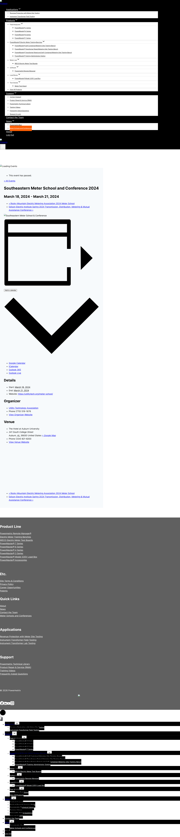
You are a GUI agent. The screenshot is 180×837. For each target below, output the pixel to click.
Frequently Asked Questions (19, 111)
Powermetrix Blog (16, 125)
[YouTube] (8, 704)
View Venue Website (19, 442)
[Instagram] (12, 704)
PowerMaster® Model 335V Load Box (27, 78)
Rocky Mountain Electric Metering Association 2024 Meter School (42, 203)
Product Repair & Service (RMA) (21, 100)
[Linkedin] (5, 704)
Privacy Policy (6, 584)
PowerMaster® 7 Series (23, 38)
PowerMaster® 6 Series (23, 35)
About (9, 131)
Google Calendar (17, 363)
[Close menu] (0, 718)
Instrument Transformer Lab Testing (17, 643)
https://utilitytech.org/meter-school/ (35, 394)
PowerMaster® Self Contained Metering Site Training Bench (35, 46)
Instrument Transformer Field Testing (22, 16)
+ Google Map (49, 435)
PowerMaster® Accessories (13, 560)
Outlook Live (15, 373)
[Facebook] (2, 704)
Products (8, 734)
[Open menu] (3, 146)
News (3, 609)
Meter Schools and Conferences (21, 128)
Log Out (10, 135)
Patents (4, 591)
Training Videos (15, 107)
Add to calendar (10, 290)
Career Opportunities (10, 587)
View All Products (16, 89)
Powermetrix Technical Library (20, 104)
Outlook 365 (15, 370)
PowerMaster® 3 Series (23, 28)
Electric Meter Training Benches (15, 537)
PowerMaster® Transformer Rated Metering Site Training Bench (36, 49)
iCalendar (13, 366)
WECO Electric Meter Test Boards (26, 63)
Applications (10, 724)
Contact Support (15, 97)
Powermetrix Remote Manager (25, 71)
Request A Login (15, 114)
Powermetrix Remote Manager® (15, 533)
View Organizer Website (20, 414)
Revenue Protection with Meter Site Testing (25, 13)
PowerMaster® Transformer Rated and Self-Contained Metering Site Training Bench (43, 52)
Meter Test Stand (20, 86)
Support (8, 799)
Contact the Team (15, 117)
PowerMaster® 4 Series (23, 31)
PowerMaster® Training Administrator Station (30, 56)
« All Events (9, 181)
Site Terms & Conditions (12, 581)
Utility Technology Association (23, 408)
